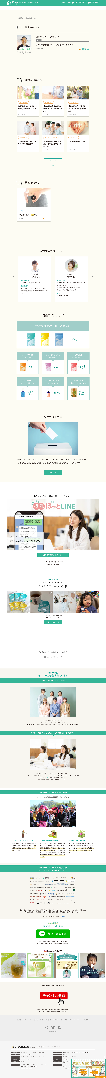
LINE (47, 777)
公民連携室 (65, 1059)
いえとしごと (30, 1059)
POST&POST (24, 1052)
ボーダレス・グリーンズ (69, 1054)
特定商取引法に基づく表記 (60, 1020)
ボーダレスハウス (25, 1056)
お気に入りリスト (67, 3)
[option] (34, 279)
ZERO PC (23, 1054)
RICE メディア (66, 1052)
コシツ (22, 1061)
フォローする (54, 622)
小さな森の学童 (72, 1056)
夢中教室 (65, 1056)
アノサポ (29, 1054)
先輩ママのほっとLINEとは (53, 555)
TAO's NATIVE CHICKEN (27, 1068)
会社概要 (19, 1020)
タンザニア (65, 1066)
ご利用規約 (86, 1020)
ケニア (70, 1068)
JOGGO (28, 1064)
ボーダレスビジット (35, 1056)
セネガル (65, 1068)
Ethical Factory (34, 1066)
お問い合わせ (27, 1020)
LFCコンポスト (32, 1052)
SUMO (36, 1059)
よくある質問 (47, 1020)
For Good (74, 1052)
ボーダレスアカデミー (68, 1061)
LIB (33, 1064)
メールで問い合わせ (54, 657)
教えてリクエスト (80, 3)
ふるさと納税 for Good (83, 1052)
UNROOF (23, 1059)
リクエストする (53, 473)
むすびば (44, 1056)
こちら (63, 916)
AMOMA (23, 1064)
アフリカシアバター (40, 1064)
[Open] (18, 602)
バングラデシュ (66, 1064)
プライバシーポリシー (75, 1020)
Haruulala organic (25, 1066)
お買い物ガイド (37, 1020)
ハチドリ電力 (41, 1052)
